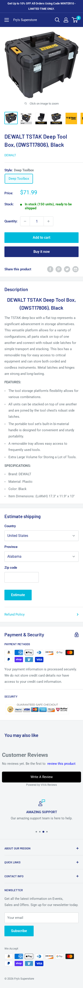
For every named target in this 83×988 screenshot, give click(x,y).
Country (10, 526)
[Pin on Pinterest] (59, 269)
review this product (61, 764)
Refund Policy (14, 614)
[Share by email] (75, 269)
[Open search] (57, 19)
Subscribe (19, 931)
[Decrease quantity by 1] (25, 221)
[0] (75, 20)
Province (10, 547)
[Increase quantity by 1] (48, 221)
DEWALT (10, 155)
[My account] (66, 19)
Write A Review (42, 777)
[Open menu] (6, 20)
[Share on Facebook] (50, 269)
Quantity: (10, 221)
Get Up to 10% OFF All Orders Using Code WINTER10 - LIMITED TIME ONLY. (42, 6)
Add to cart (41, 237)
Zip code (10, 568)
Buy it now (41, 252)
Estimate (18, 595)
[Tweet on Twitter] (67, 269)
